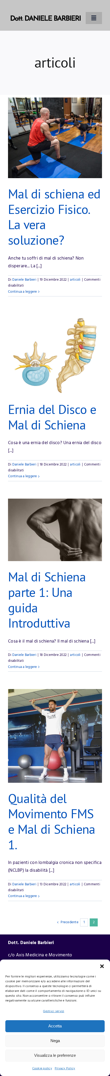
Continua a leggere (22, 292)
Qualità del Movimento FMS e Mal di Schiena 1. (51, 821)
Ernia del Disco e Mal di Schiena (52, 417)
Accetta (55, 1026)
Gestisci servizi (53, 1011)
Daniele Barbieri (24, 280)
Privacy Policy (65, 1068)
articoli (75, 280)
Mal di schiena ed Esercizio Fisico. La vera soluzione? (54, 216)
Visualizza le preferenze (55, 1055)
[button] (102, 966)
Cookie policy (42, 1068)
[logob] (45, 7)
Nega (55, 1040)
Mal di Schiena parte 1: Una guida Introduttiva (47, 599)
